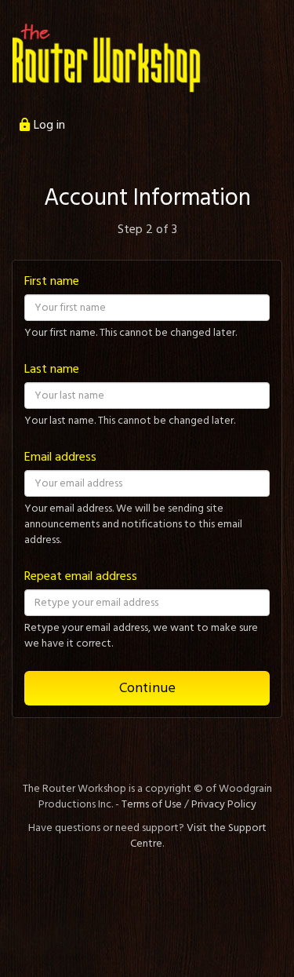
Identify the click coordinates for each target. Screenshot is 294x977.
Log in (49, 124)
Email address (60, 456)
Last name (51, 368)
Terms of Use (152, 804)
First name (51, 281)
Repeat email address (80, 576)
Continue (147, 688)
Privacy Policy (223, 804)
